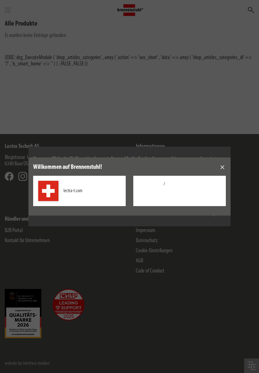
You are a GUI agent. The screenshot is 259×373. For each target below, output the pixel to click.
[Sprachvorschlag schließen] (222, 167)
